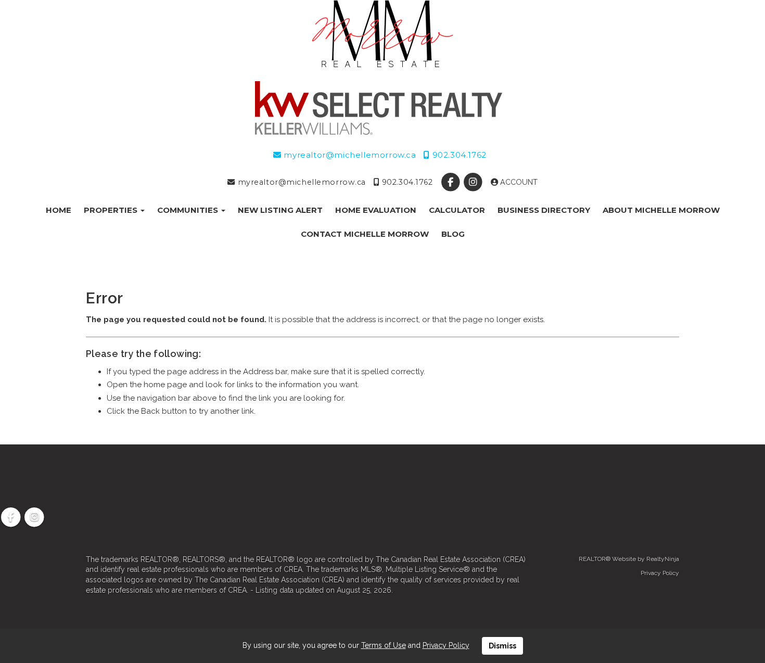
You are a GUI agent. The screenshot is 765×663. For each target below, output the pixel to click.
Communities (188, 210)
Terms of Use (383, 645)
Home (58, 210)
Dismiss (502, 646)
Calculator (457, 210)
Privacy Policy (660, 573)
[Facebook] (451, 182)
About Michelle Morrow (661, 210)
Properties (111, 210)
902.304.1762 (458, 155)
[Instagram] (474, 182)
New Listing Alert (280, 210)
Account (518, 182)
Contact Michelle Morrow (365, 234)
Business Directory (544, 210)
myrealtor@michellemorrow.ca (349, 155)
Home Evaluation (375, 210)
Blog (453, 234)
